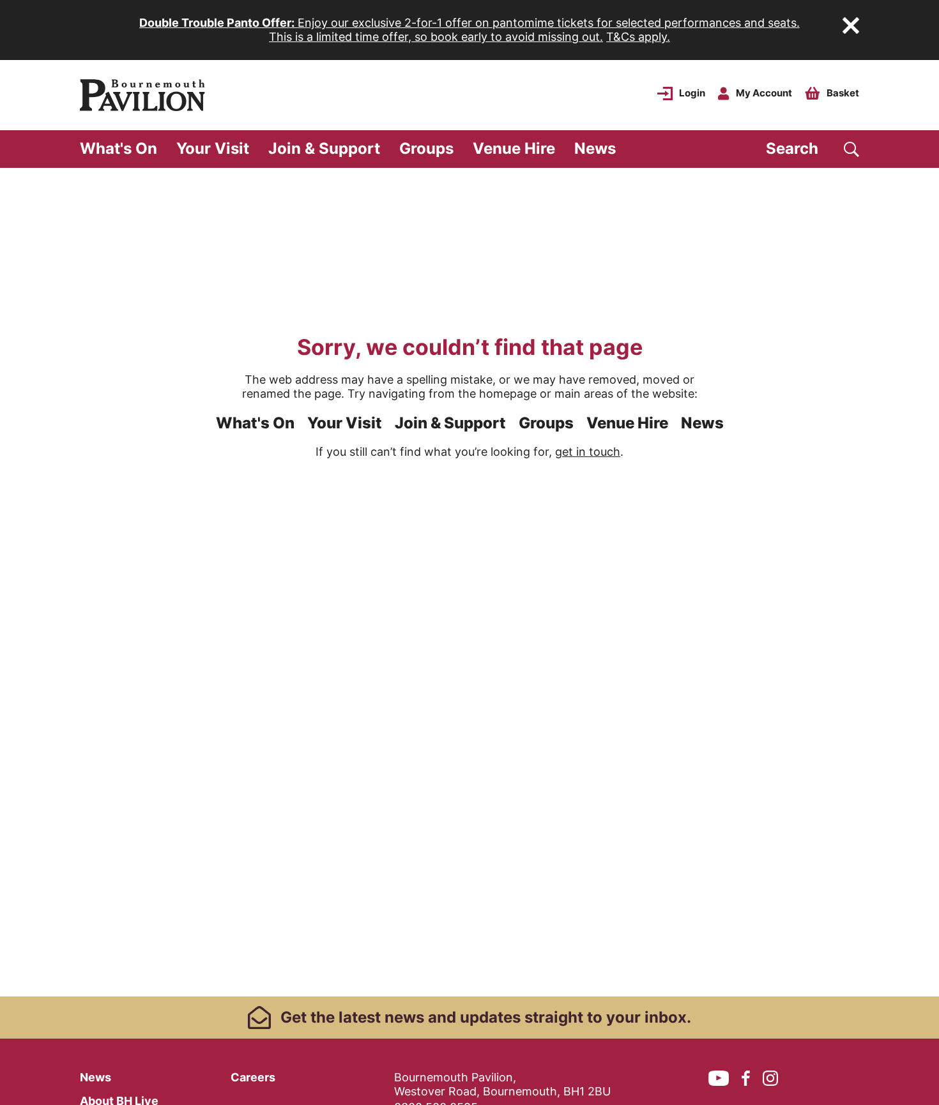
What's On (118, 148)
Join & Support (324, 148)
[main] (469, 582)
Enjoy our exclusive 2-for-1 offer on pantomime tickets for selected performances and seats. (469, 22)
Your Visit (212, 148)
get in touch (587, 451)
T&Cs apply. (638, 36)
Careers (253, 1077)
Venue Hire (514, 148)
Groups (426, 148)
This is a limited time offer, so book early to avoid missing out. (436, 36)
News (595, 148)
